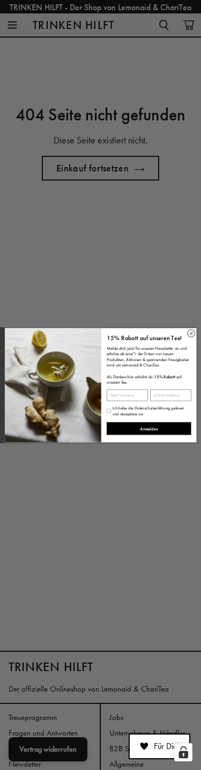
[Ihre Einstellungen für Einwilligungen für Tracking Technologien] (183, 752)
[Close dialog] (191, 333)
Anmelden (149, 428)
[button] (159, 746)
